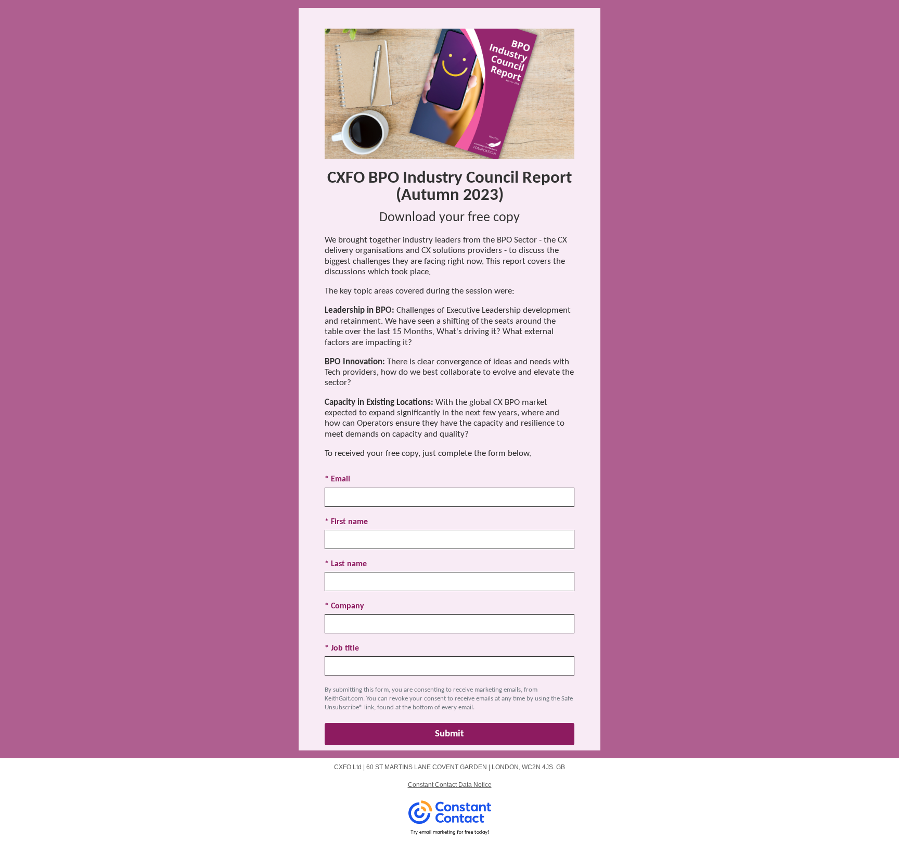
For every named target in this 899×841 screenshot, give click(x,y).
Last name (346, 564)
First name (346, 522)
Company (344, 606)
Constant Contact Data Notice (450, 784)
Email (337, 479)
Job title (342, 648)
